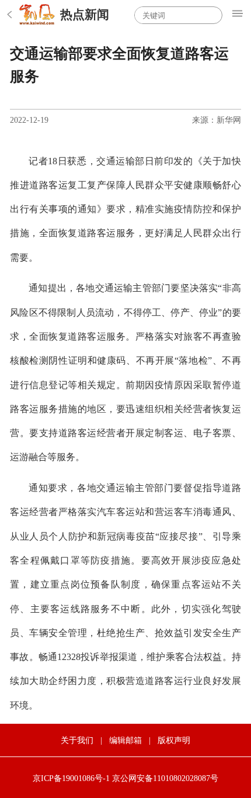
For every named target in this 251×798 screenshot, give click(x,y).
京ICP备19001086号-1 (71, 778)
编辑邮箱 (125, 740)
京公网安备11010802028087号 (165, 778)
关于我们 (77, 740)
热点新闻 (84, 14)
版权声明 (174, 740)
